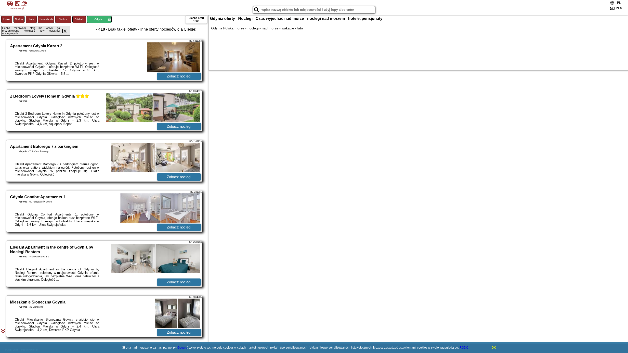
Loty (31, 19)
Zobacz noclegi (179, 76)
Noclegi (19, 19)
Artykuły (79, 19)
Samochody (46, 19)
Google (182, 347)
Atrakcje (63, 19)
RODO (463, 347)
